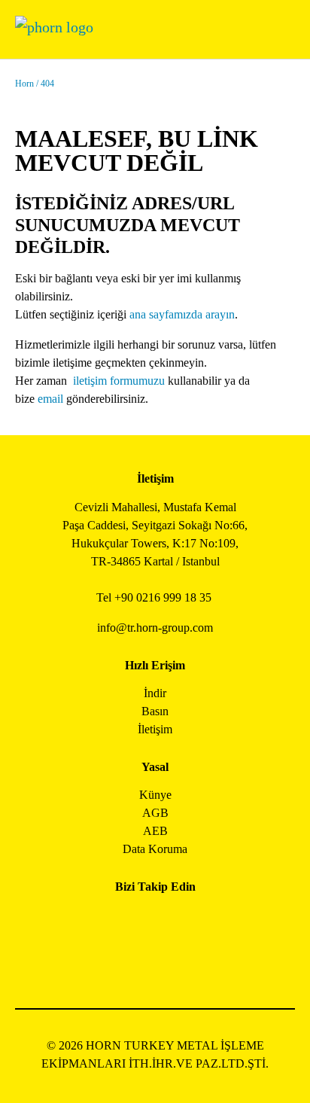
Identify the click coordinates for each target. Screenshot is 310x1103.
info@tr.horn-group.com (155, 627)
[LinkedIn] (172, 921)
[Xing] (205, 921)
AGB (155, 812)
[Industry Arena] (172, 961)
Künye (155, 794)
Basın (155, 711)
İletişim (155, 729)
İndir (155, 693)
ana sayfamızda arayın (182, 314)
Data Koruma (155, 848)
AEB (155, 830)
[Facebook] (104, 921)
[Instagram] (138, 921)
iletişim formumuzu (119, 380)
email (50, 398)
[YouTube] (138, 961)
